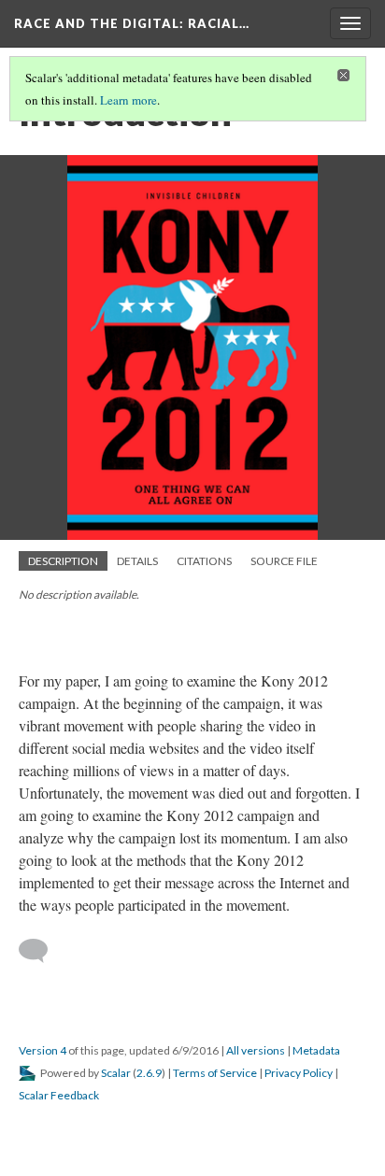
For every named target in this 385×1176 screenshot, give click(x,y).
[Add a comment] (41, 951)
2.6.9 (149, 1073)
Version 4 (42, 1050)
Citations (204, 561)
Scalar (116, 1073)
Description (63, 561)
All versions (255, 1050)
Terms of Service (215, 1073)
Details (137, 561)
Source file (284, 561)
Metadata (316, 1050)
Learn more (128, 100)
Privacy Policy (298, 1073)
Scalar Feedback (59, 1095)
